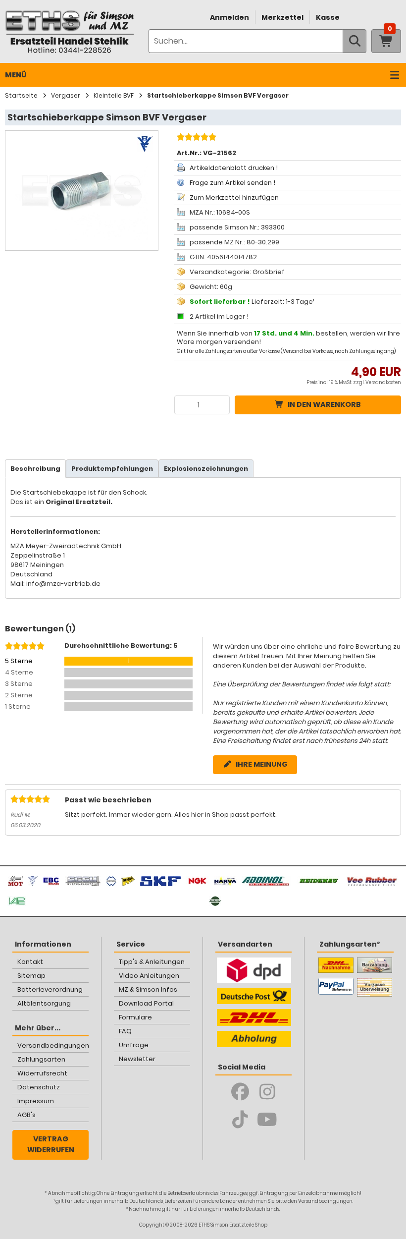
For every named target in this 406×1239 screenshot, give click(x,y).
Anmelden (229, 17)
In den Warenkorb (324, 404)
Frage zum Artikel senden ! (232, 182)
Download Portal (146, 1003)
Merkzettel (282, 17)
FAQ (125, 1031)
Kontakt (30, 961)
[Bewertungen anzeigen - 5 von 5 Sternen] (195, 138)
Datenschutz (38, 1087)
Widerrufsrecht (42, 1073)
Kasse (328, 17)
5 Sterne (19, 661)
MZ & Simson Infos (148, 989)
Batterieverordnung (50, 989)
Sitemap (31, 975)
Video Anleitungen (149, 975)
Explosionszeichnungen (206, 468)
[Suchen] (354, 41)
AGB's (26, 1115)
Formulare (135, 1017)
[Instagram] (267, 1092)
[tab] (35, 468)
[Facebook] (240, 1092)
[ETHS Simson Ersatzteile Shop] (69, 31)
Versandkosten (383, 382)
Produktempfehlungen (112, 468)
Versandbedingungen (53, 1045)
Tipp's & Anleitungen (152, 961)
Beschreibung (35, 468)
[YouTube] (267, 1119)
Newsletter (137, 1059)
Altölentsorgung (44, 1003)
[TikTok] (240, 1119)
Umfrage (134, 1045)
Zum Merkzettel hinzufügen (234, 197)
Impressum (35, 1101)
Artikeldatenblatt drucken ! (234, 167)
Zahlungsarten (41, 1059)
